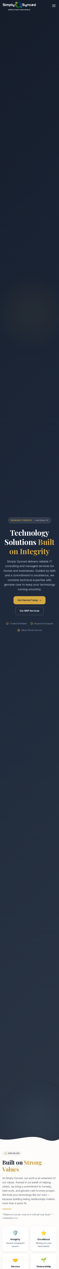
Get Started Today (28, 600)
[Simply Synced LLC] (19, 5)
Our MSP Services (29, 610)
